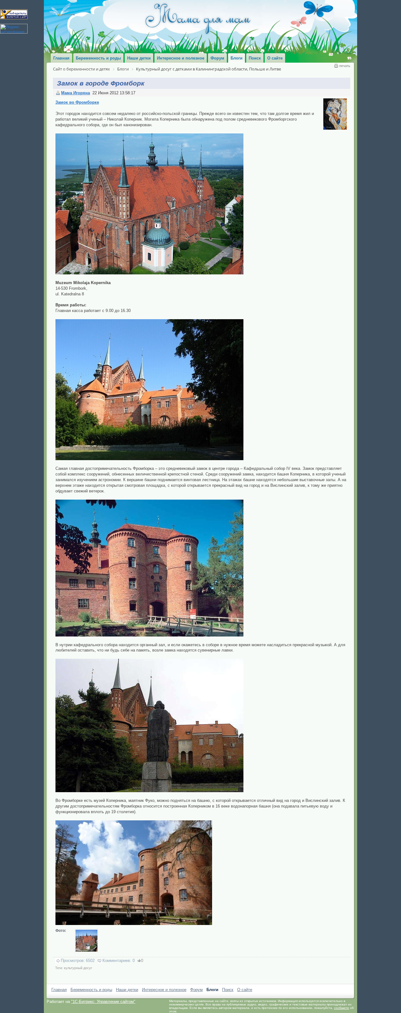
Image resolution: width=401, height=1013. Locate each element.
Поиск (227, 989)
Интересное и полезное (164, 989)
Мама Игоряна (75, 93)
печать (344, 66)
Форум (196, 989)
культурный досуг (78, 968)
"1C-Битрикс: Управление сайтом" (103, 1001)
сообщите (341, 1008)
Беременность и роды (91, 989)
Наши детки (127, 989)
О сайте (244, 989)
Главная (59, 989)
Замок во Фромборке (77, 102)
